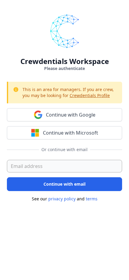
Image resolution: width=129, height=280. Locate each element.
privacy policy (62, 199)
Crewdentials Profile (90, 95)
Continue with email (65, 184)
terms (92, 199)
